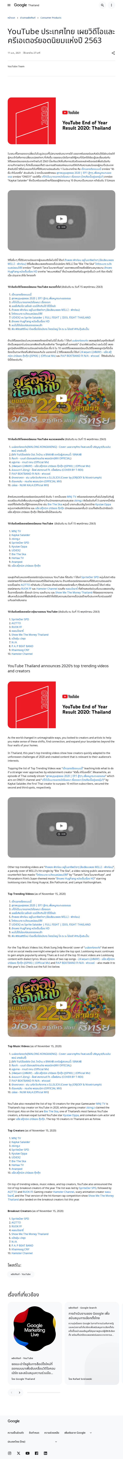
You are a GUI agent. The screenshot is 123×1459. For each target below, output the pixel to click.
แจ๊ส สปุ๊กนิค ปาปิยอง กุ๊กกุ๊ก (49, 508)
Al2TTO (25, 585)
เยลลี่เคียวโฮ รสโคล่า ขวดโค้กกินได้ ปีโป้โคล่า (34, 306)
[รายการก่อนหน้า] (11, 1392)
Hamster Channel (46, 589)
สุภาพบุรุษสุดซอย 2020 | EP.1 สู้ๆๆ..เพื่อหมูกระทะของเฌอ (41, 298)
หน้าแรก (11, 17)
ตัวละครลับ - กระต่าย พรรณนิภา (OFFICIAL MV (36, 481)
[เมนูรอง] (111, 5)
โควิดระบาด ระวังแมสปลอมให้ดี (27, 314)
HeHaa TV (18, 558)
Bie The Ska (55, 504)
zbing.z (78, 501)
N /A (14, 642)
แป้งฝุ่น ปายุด (19, 639)
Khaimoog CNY (20, 650)
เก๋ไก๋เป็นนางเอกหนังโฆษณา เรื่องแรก (31, 302)
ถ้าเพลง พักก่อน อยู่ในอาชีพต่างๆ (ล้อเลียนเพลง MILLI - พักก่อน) (46, 310)
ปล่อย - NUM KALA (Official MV (30, 485)
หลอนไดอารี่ (72, 589)
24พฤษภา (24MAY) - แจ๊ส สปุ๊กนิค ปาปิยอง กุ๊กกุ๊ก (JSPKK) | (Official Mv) (51, 466)
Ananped (17, 562)
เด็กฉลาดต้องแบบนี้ (91, 169)
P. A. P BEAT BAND (22, 646)
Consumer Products (51, 17)
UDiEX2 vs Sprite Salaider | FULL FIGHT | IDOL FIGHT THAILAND (51, 318)
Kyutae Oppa (103, 504)
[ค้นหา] (102, 5)
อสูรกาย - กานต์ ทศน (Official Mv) (30, 462)
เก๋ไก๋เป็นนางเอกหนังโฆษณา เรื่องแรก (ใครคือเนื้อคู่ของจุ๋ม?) (73, 177)
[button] (113, 53)
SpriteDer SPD (20, 543)
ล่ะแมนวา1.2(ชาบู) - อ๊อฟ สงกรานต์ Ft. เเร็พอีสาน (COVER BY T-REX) (47, 470)
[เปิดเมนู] (9, 5)
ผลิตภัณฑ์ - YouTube (21, 1274)
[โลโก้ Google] (14, 1421)
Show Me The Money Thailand (73, 593)
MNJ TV (71, 497)
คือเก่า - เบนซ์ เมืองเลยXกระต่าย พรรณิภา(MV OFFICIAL (41, 458)
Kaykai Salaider (21, 535)
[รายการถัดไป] (19, 1392)
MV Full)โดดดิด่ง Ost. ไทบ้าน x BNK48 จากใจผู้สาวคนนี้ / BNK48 (47, 455)
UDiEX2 (16, 550)
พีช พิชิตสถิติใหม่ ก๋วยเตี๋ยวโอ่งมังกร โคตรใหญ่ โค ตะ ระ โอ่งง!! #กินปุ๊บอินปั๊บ (50, 329)
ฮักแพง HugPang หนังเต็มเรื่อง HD (30, 321)
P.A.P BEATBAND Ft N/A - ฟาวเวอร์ (80, 356)
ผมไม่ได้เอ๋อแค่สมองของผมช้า (27, 325)
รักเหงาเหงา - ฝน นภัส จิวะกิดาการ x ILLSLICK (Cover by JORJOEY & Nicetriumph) (57, 478)
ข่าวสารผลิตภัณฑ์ (27, 17)
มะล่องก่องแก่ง (80, 341)
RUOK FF (26, 589)
